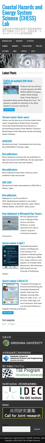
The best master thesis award (15, 117)
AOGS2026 (7, 141)
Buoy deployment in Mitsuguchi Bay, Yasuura (22, 213)
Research (19, 41)
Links (14, 51)
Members (15, 46)
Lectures (5, 51)
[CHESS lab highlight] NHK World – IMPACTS (18, 82)
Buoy (33, 51)
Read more (9, 110)
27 (9, 324)
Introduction (7, 41)
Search (5, 425)
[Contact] (22, 420)
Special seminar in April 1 (13, 243)
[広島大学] (22, 343)
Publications (27, 46)
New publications (9, 154)
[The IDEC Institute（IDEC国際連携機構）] (22, 400)
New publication (9, 195)
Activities (30, 41)
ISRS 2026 (7, 182)
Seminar (5, 46)
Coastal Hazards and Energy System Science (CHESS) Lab (22, 15)
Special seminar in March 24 (15, 281)
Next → (13, 324)
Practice (39, 46)
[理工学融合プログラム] (22, 373)
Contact (24, 51)
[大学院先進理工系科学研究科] (22, 361)
